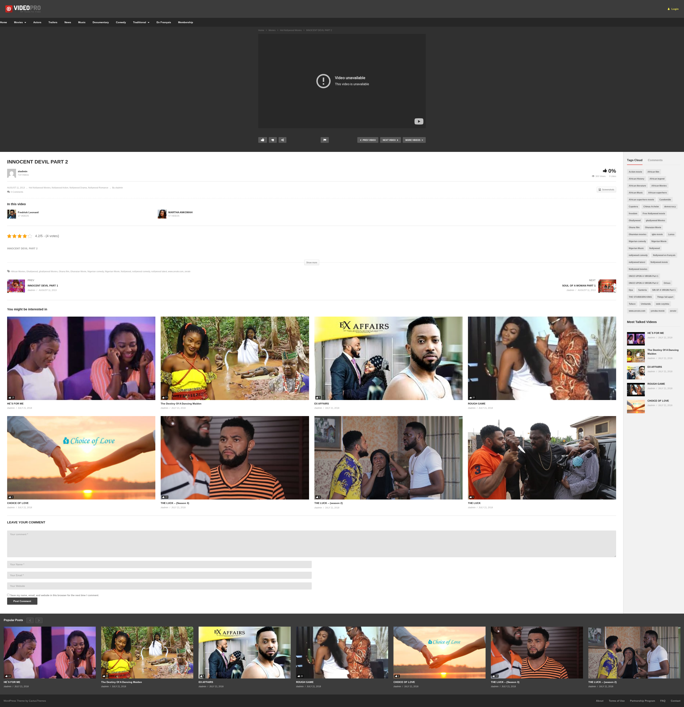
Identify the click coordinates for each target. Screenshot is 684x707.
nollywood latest (159, 271)
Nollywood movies (638, 269)
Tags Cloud (634, 160)
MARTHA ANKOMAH (180, 212)
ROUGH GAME (476, 403)
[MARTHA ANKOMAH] (162, 214)
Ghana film (64, 271)
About (599, 700)
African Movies (18, 271)
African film (653, 172)
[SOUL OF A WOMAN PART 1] (465, 290)
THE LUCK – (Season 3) (175, 503)
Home (261, 30)
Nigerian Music (636, 248)
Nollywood (126, 271)
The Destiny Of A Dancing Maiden (181, 403)
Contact (675, 700)
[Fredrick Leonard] (11, 214)
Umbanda (646, 304)
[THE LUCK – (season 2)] (388, 457)
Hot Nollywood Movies (291, 30)
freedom (633, 213)
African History (636, 179)
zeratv (187, 271)
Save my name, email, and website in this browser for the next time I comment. (54, 595)
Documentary (101, 22)
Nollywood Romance (98, 187)
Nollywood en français (664, 255)
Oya (631, 290)
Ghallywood (32, 271)
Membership (185, 22)
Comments (655, 160)
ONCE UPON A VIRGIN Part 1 (643, 276)
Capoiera (633, 206)
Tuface (632, 304)
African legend (657, 179)
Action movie (635, 172)
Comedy (121, 22)
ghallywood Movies (48, 271)
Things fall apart (665, 297)
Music (82, 22)
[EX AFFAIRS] (388, 358)
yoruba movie (658, 311)
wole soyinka (662, 304)
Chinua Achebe (651, 206)
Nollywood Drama (78, 187)
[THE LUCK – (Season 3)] (235, 457)
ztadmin (22, 171)
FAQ (662, 700)
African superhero (657, 192)
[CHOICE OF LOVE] (81, 457)
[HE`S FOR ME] (81, 358)
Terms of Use (617, 700)
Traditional (140, 22)
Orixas (667, 283)
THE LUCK (474, 503)
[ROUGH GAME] (542, 358)
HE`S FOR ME (15, 403)
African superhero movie (641, 199)
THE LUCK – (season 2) (328, 503)
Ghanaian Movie (78, 271)
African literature (637, 186)
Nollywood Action (60, 187)
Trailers (52, 22)
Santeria (642, 290)
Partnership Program (642, 700)
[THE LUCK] (542, 457)
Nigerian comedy (95, 271)
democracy (670, 206)
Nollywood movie (659, 262)
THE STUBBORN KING (640, 297)
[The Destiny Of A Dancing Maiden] (235, 358)
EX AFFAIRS (321, 403)
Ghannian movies (637, 234)
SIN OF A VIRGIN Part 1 (664, 290)
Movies (19, 22)
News (67, 22)
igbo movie (657, 234)
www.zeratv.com (175, 271)
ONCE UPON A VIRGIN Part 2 (643, 283)
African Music (636, 192)
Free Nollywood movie (654, 213)
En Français (164, 22)
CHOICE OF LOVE (17, 503)
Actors (37, 22)
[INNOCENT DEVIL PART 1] (157, 290)
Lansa (671, 234)
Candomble (665, 199)
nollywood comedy (141, 271)
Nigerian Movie (112, 271)
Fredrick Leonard (28, 212)
